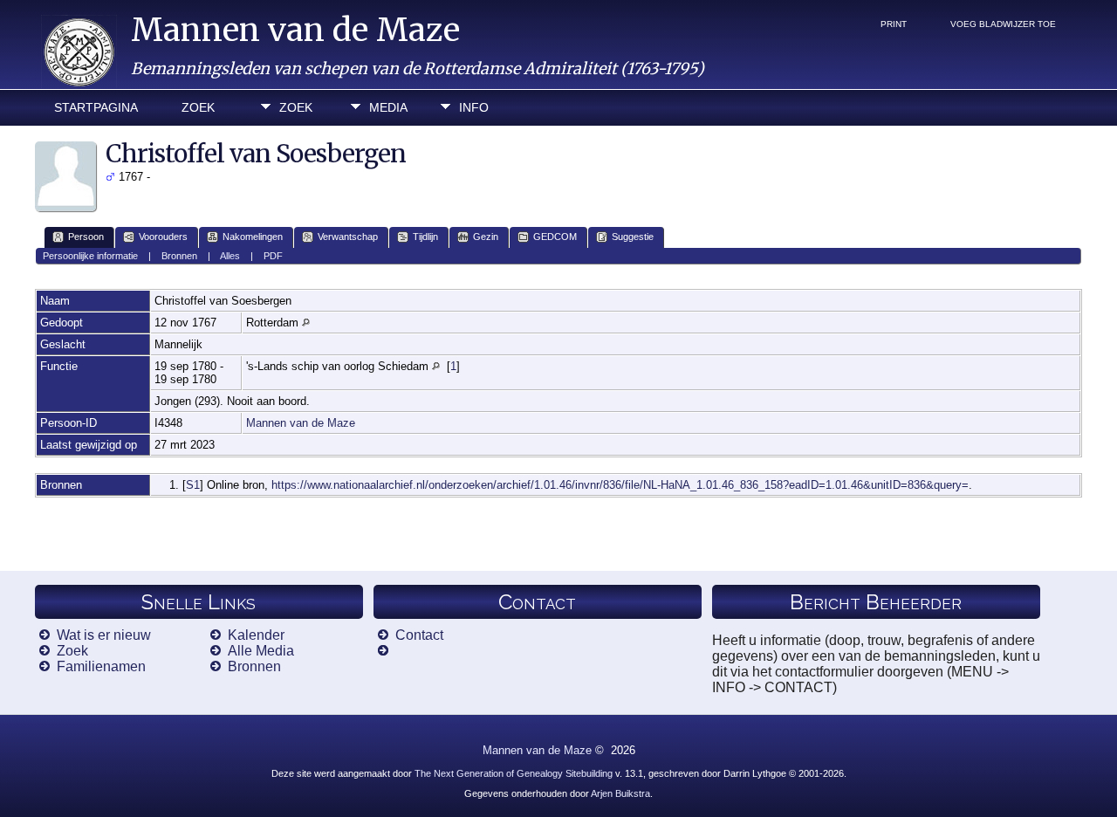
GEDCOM (555, 236)
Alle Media (261, 650)
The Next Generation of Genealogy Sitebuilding (514, 773)
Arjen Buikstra (620, 793)
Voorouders (163, 236)
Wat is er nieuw (104, 635)
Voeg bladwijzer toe (1003, 24)
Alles (230, 256)
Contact (419, 635)
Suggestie (633, 236)
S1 (193, 484)
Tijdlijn (425, 236)
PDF (273, 256)
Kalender (256, 635)
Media (388, 107)
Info (474, 107)
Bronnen (179, 256)
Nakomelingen (253, 236)
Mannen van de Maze (295, 30)
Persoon (86, 236)
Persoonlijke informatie (90, 256)
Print (894, 24)
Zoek (198, 107)
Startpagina (96, 107)
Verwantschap (348, 236)
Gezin (485, 236)
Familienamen (101, 666)
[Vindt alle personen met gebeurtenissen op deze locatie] (306, 322)
